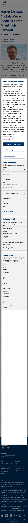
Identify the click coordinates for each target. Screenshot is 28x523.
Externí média (6, 139)
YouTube (5, 264)
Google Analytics (7, 228)
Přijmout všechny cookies (13, 144)
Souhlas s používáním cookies (10, 193)
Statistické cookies (7, 136)
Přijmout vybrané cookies (13, 150)
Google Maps (6, 288)
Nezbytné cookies (7, 134)
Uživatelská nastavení (8, 169)
